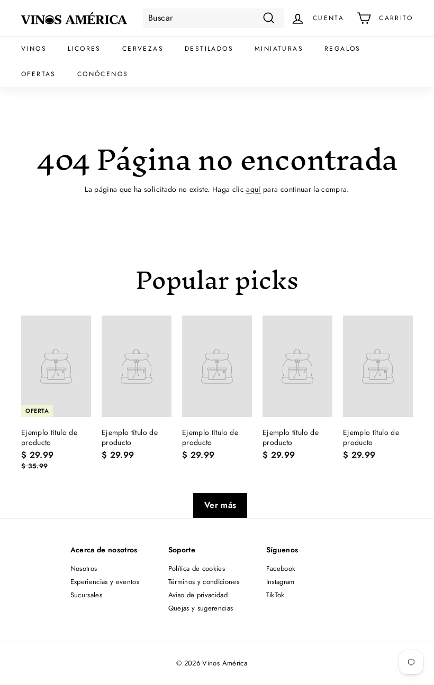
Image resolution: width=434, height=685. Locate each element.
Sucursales (86, 595)
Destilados (209, 48)
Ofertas (38, 74)
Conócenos (103, 74)
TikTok (275, 595)
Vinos (34, 48)
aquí (253, 189)
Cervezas (143, 48)
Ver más (220, 505)
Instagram (280, 582)
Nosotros (83, 568)
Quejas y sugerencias (200, 608)
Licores (84, 48)
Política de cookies (196, 568)
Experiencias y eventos (105, 582)
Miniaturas (279, 48)
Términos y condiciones (204, 582)
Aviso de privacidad (198, 595)
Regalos (342, 48)
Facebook (281, 568)
